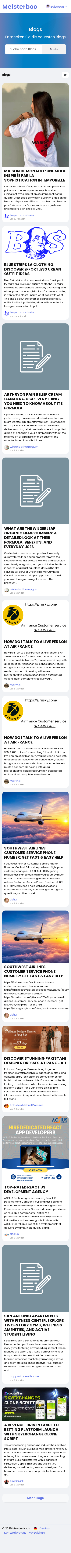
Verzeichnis (37, 1533)
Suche (54, 49)
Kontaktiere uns (15, 1533)
